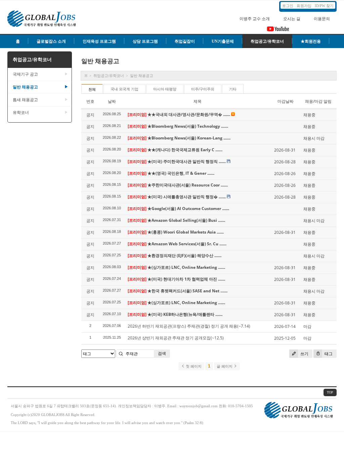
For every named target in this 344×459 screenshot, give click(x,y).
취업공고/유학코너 (267, 41)
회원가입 (304, 6)
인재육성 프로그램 (99, 41)
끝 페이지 (225, 366)
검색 (162, 353)
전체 (92, 89)
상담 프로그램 (145, 41)
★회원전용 (311, 41)
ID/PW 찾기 (324, 6)
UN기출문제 (223, 41)
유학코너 (40, 112)
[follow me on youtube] (278, 31)
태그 (328, 354)
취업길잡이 (185, 41)
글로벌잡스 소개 (51, 41)
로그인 (287, 6)
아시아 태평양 (164, 89)
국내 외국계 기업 (124, 89)
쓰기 (303, 354)
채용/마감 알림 (318, 101)
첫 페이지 (193, 366)
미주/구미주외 (202, 89)
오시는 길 (291, 18)
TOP (330, 392)
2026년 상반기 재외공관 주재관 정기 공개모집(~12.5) (176, 338)
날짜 (112, 101)
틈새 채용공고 (40, 99)
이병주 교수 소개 (255, 18)
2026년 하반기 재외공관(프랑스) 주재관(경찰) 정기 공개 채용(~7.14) (189, 326)
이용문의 (322, 18)
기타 (232, 89)
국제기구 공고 (40, 74)
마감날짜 (285, 101)
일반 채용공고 (40, 87)
